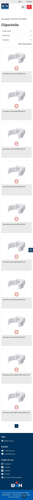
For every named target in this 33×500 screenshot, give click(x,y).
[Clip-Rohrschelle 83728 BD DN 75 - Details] (16, 170)
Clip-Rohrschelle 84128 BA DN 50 (14, 224)
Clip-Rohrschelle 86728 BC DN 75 (14, 337)
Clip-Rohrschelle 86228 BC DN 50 (14, 299)
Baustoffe (7, 19)
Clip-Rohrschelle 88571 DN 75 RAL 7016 (16, 412)
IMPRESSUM (6, 495)
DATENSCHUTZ (18, 495)
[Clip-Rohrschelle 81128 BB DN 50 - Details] (16, 57)
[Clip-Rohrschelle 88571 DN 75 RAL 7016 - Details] (16, 396)
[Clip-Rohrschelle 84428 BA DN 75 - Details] (16, 245)
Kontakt (29, 1)
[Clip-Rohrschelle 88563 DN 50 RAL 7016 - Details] (16, 358)
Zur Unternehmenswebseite (13, 477)
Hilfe (19, 1)
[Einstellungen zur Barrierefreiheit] (24, 496)
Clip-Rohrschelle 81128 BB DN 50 (14, 73)
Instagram (7, 464)
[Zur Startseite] (5, 6)
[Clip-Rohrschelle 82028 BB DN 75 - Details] (16, 94)
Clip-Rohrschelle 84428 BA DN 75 (14, 262)
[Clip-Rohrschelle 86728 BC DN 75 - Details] (16, 320)
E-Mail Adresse (9, 451)
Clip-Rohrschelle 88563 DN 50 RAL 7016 (16, 375)
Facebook (7, 471)
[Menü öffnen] (29, 7)
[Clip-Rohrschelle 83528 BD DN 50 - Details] (16, 132)
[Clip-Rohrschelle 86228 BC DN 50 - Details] (16, 283)
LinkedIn (7, 467)
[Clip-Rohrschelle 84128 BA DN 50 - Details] (16, 207)
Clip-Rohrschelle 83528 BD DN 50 (14, 149)
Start (2, 19)
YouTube (7, 474)
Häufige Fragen (9, 441)
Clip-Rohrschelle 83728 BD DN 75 (14, 186)
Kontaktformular (9, 454)
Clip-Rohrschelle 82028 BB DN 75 (14, 111)
